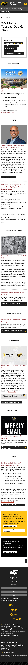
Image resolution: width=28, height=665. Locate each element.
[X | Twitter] (11, 619)
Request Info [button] (14, 588)
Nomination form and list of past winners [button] (12, 504)
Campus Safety (17, 643)
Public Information (12, 645)
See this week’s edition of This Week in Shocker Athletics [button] (12, 447)
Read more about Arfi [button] (7, 177)
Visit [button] (14, 591)
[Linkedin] (20, 619)
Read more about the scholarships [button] (10, 402)
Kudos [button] (19, 53)
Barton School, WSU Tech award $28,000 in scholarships (13, 367)
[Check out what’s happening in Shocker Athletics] (14, 425)
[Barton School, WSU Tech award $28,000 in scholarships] (14, 355)
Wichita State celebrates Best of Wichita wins (13, 90)
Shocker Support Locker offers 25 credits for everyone (13, 321)
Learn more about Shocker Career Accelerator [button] (12, 530)
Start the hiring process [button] (10, 526)
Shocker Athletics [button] (9, 53)
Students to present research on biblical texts (13, 257)
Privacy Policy (10, 642)
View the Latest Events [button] (10, 552)
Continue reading (12, 391)
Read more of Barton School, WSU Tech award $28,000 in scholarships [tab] (13, 396)
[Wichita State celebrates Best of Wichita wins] (14, 78)
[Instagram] (14, 619)
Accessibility (4, 645)
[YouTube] (17, 619)
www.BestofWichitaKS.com (7, 112)
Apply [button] (14, 595)
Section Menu (5, 11)
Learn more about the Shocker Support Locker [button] (12, 331)
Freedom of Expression (11, 641)
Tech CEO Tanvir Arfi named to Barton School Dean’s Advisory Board (12, 146)
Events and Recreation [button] (10, 45)
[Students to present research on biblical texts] (14, 245)
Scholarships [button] (8, 51)
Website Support (20, 645)
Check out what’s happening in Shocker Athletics (13, 437)
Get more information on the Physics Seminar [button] (11, 304)
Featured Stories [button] (9, 43)
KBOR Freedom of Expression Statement (10, 646)
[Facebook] (8, 619)
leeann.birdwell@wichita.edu (7, 501)
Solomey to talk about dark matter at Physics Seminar (12, 294)
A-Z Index (3, 641)
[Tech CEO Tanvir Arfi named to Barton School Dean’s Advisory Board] (14, 135)
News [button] (18, 43)
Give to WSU (15, 635)
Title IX (11, 643)
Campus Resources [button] (10, 48)
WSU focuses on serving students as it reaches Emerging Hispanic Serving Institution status (13, 187)
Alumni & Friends (5, 635)
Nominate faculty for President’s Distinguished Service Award (11, 464)
